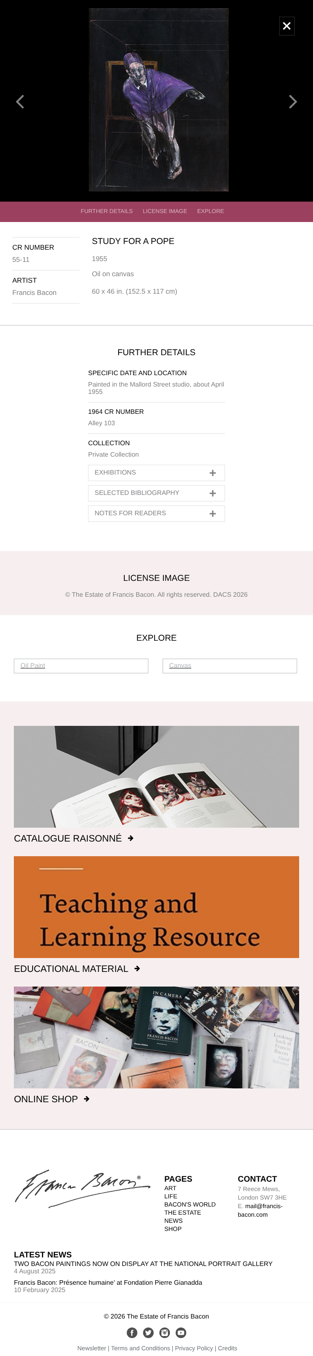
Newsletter (91, 1348)
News (173, 1221)
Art (170, 1188)
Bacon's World (190, 1204)
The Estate (182, 1212)
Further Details (107, 211)
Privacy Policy (194, 1348)
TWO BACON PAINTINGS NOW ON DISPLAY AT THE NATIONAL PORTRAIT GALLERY (143, 1264)
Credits (228, 1348)
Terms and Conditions (140, 1348)
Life (170, 1196)
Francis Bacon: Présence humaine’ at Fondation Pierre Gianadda (108, 1282)
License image (165, 211)
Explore (210, 211)
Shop (173, 1229)
